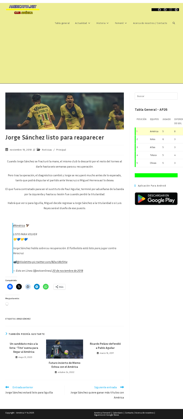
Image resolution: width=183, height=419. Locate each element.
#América (19, 225)
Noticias (47, 149)
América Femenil (102, 412)
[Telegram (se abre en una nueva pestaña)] (176, 9)
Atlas (152, 147)
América (154, 131)
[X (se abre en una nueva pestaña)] (154, 9)
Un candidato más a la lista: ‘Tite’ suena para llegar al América (23, 347)
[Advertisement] (91, 57)
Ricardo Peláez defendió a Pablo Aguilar (105, 345)
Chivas (153, 162)
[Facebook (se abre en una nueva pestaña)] (159, 9)
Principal (61, 149)
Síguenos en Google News (106, 414)
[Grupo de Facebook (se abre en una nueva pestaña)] (165, 9)
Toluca (153, 155)
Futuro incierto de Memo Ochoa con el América (64, 364)
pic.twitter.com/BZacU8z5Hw (49, 262)
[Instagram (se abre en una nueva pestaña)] (170, 9)
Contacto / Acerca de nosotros (139, 412)
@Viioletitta (24, 262)
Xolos (152, 139)
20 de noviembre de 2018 (67, 270)
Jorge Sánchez (23, 319)
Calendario (118, 412)
